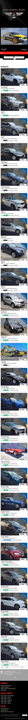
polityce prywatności (14, 716)
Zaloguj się (24, 49)
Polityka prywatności (6, 685)
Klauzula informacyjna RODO (8, 688)
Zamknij (24, 715)
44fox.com (22, 718)
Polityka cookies (5, 687)
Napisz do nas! (11, 718)
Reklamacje (3, 690)
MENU (2, 53)
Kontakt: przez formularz (7, 711)
